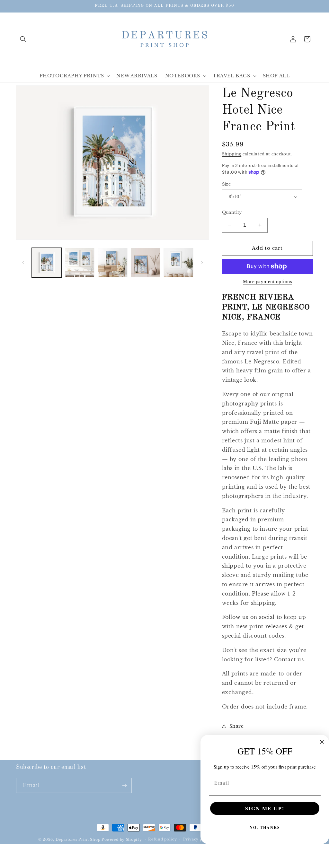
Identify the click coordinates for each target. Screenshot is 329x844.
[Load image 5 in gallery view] (178, 263)
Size (226, 184)
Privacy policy (197, 839)
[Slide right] (202, 263)
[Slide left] (23, 263)
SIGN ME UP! (264, 808)
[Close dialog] (322, 742)
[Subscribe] (124, 785)
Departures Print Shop (78, 839)
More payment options (267, 281)
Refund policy (162, 839)
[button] (23, 39)
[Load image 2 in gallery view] (80, 263)
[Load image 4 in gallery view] (146, 263)
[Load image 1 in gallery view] (47, 263)
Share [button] (236, 726)
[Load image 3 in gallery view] (113, 263)
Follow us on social (248, 617)
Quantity (232, 212)
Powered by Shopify (122, 839)
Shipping (232, 154)
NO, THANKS (265, 827)
